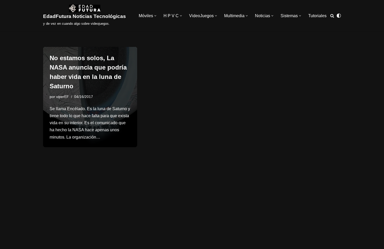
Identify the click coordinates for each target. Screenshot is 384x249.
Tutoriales (317, 16)
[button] (155, 16)
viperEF (62, 97)
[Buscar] (332, 16)
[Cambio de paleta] (339, 16)
